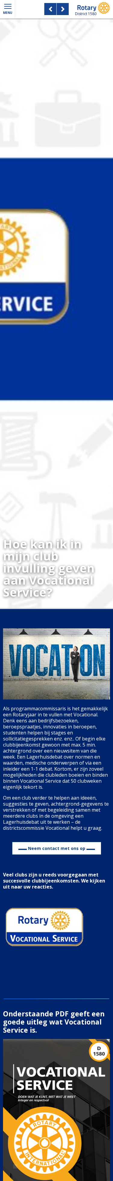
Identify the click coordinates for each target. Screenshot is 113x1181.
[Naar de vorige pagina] (48, 9)
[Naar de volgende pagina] (64, 9)
